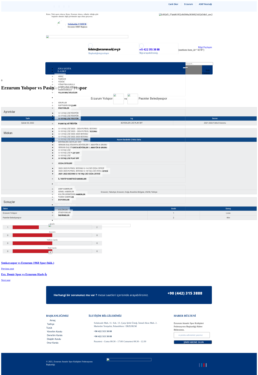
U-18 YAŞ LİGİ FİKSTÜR (68, 118)
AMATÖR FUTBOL (68, 97)
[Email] (206, 365)
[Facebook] (52, 6)
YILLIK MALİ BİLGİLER (67, 92)
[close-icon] (209, 68)
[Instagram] (67, 6)
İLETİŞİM (63, 220)
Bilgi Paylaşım (205, 47)
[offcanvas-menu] (209, 64)
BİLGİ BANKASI (67, 204)
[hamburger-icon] (184, 67)
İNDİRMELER (63, 215)
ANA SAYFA (64, 68)
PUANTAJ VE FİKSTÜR (67, 123)
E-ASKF (62, 71)
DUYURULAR (63, 199)
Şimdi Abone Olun (194, 342)
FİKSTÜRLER (63, 108)
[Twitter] (57, 6)
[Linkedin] (62, 6)
